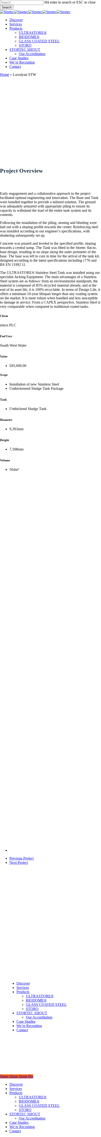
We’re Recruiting (29, 1026)
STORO (32, 1009)
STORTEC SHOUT (31, 1013)
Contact (22, 1030)
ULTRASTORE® (40, 996)
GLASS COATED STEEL (46, 1005)
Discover (23, 983)
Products (22, 992)
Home (4, 75)
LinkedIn (14, 967)
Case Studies (25, 1021)
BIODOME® (36, 1000)
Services (22, 988)
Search (7, 7)
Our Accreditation (39, 1017)
